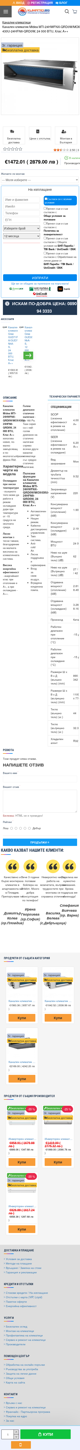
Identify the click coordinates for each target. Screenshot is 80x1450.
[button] (5, 355)
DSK (73, 249)
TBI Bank (49, 249)
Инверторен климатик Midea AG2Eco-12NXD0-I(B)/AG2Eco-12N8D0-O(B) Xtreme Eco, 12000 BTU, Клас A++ (23, 1138)
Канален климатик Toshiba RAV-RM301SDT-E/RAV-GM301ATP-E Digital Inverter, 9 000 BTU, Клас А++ (23, 1061)
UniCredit (62, 249)
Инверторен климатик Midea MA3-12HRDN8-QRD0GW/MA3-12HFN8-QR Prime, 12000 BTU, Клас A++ (23, 1206)
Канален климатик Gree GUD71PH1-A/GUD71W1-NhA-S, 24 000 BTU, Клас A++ (10, 345)
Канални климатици (16, 22)
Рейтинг (7, 822)
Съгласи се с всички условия (58, 200)
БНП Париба (65, 245)
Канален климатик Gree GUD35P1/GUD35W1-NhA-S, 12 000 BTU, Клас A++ (27, 344)
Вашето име (10, 773)
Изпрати (40, 277)
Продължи (38, 842)
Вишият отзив (11, 787)
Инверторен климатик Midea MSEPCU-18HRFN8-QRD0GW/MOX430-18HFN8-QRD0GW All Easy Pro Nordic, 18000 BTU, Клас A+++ (59, 1138)
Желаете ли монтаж (13, 174)
